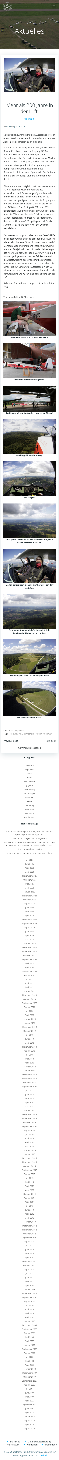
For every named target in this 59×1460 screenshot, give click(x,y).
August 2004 (29, 1420)
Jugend (29, 785)
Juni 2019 (29, 1039)
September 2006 (29, 1404)
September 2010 (29, 1297)
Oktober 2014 (29, 1194)
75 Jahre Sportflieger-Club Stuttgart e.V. (29, 838)
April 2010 (29, 1317)
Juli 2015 (29, 1178)
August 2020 (29, 1007)
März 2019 (29, 1043)
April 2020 (29, 1015)
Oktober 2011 (29, 1265)
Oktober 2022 (29, 955)
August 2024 (29, 903)
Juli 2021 (29, 979)
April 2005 (29, 1412)
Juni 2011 (29, 1277)
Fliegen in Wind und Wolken (29, 849)
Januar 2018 (29, 1070)
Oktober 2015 (29, 1166)
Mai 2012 (29, 1253)
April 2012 (29, 1257)
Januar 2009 (29, 1345)
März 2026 (29, 872)
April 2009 (29, 1341)
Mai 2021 (29, 987)
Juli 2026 (29, 860)
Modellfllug (29, 789)
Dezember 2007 (29, 1373)
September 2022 (29, 959)
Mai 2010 (29, 1313)
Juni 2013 (29, 1210)
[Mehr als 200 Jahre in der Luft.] (29, 74)
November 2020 (29, 995)
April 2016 (29, 1142)
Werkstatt (29, 813)
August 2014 (29, 1198)
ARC (21, 733)
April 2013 (29, 1214)
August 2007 (29, 1384)
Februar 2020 (29, 1019)
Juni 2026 (29, 864)
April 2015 (29, 1186)
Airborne (30, 765)
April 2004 (29, 1424)
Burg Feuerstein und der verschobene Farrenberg (29, 853)
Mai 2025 (29, 883)
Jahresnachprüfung (33, 733)
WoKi (8, 126)
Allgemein (29, 118)
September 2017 (29, 1086)
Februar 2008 (29, 1369)
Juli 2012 (29, 1245)
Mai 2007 (29, 1396)
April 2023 (29, 935)
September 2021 (29, 971)
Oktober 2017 (29, 1082)
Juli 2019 (29, 1035)
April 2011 (29, 1285)
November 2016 (29, 1118)
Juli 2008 (29, 1357)
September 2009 (29, 1329)
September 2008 (29, 1349)
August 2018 (29, 1050)
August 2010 (29, 1301)
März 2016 (29, 1146)
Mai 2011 (29, 1281)
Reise (29, 801)
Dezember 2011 (29, 1261)
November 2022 (29, 951)
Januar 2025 (29, 891)
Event (29, 777)
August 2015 (29, 1174)
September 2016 (29, 1126)
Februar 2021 (29, 991)
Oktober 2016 (29, 1122)
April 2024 (29, 915)
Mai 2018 (29, 1058)
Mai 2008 (29, 1361)
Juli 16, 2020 (19, 126)
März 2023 (29, 939)
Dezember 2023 (29, 919)
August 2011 (29, 1269)
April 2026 (29, 868)
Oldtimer (47, 733)
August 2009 (29, 1333)
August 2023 (29, 927)
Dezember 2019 (29, 1027)
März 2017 (29, 1106)
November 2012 (29, 1229)
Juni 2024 (29, 907)
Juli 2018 (29, 1054)
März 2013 (29, 1217)
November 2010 (29, 1293)
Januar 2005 (29, 1416)
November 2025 (29, 876)
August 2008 (29, 1353)
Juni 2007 (29, 1392)
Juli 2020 (29, 1011)
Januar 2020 (29, 1023)
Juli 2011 (29, 1273)
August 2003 (29, 1428)
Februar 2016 (29, 1150)
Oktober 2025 (29, 879)
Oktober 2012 (29, 1233)
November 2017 (29, 1078)
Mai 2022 (29, 963)
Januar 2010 (29, 1321)
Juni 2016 (29, 1138)
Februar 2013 (29, 1221)
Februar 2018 (29, 1066)
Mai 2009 (29, 1337)
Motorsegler (29, 793)
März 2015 (29, 1190)
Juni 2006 (29, 1408)
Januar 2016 (29, 1154)
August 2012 (29, 1241)
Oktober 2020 (29, 999)
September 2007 (29, 1381)
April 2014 (29, 1202)
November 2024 (29, 895)
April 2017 (29, 1102)
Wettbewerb (29, 817)
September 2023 (29, 923)
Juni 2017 (29, 1094)
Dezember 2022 (29, 947)
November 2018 (29, 1047)
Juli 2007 (29, 1388)
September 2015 (29, 1170)
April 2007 (29, 1400)
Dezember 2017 (29, 1074)
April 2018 (29, 1062)
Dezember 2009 (29, 1325)
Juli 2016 (29, 1134)
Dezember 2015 (29, 1158)
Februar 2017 (29, 1110)
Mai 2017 (29, 1098)
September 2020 (29, 1003)
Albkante (14, 733)
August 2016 (29, 1130)
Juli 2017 (29, 1090)
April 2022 (29, 967)
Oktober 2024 (29, 899)
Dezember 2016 (29, 1114)
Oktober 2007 (29, 1377)
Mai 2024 (29, 911)
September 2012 (29, 1237)
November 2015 (29, 1162)
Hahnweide (29, 781)
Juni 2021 (29, 983)
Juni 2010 (29, 1309)
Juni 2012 (29, 1249)
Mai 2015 (29, 1182)
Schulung (29, 805)
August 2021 (29, 975)
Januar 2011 (29, 1289)
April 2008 (29, 1365)
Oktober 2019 (29, 1031)
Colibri (43, 1455)
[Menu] (54, 6)
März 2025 (29, 887)
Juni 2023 (29, 931)
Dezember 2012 (29, 1225)
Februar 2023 (29, 943)
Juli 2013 (29, 1206)
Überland (29, 809)
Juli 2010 (29, 1305)
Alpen (29, 773)
